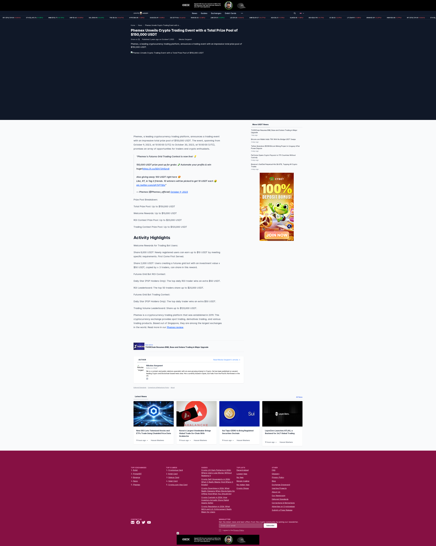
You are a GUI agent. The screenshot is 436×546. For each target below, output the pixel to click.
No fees (240, 477)
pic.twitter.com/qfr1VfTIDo (150, 185)
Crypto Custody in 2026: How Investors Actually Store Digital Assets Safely (215, 500)
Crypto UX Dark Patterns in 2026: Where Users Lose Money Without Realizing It (216, 473)
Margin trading (243, 481)
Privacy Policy (278, 477)
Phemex (136, 485)
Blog (274, 481)
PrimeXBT (137, 474)
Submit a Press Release (282, 510)
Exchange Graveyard (281, 485)
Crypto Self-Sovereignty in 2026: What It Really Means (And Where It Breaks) (217, 482)
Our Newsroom (278, 495)
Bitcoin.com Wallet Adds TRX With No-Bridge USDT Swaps (273, 139)
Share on (134, 39)
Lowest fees (242, 474)
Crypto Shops (243, 488)
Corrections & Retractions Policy (158, 387)
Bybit (135, 470)
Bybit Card (172, 474)
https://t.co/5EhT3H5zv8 (155, 168)
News (140, 25)
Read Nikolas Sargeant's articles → (226, 360)
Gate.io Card (173, 477)
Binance (136, 477)
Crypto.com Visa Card (177, 485)
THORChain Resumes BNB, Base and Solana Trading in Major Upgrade (274, 131)
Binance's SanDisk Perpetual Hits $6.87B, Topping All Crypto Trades (274, 165)
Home (133, 25)
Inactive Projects (279, 488)
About (173, 387)
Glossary (275, 474)
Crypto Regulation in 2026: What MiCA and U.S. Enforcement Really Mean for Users (216, 509)
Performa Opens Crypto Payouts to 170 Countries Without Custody (273, 156)
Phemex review (175, 327)
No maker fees (243, 485)
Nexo (135, 481)
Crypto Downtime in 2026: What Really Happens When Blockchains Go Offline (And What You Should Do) (218, 491)
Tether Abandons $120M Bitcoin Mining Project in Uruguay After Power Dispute (275, 147)
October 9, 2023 (179, 192)
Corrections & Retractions (283, 503)
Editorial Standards (140, 387)
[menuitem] (194, 13)
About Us (276, 492)
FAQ (273, 470)
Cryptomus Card (175, 470)
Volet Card (172, 481)
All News (299, 397)
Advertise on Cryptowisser (283, 506)
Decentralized (243, 470)
